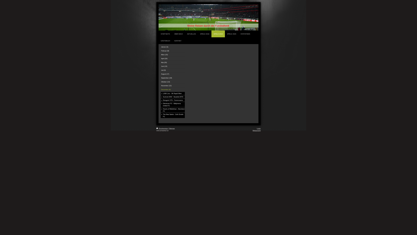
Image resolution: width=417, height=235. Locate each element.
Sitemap (172, 128)
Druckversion (163, 128)
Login (259, 128)
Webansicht (257, 130)
